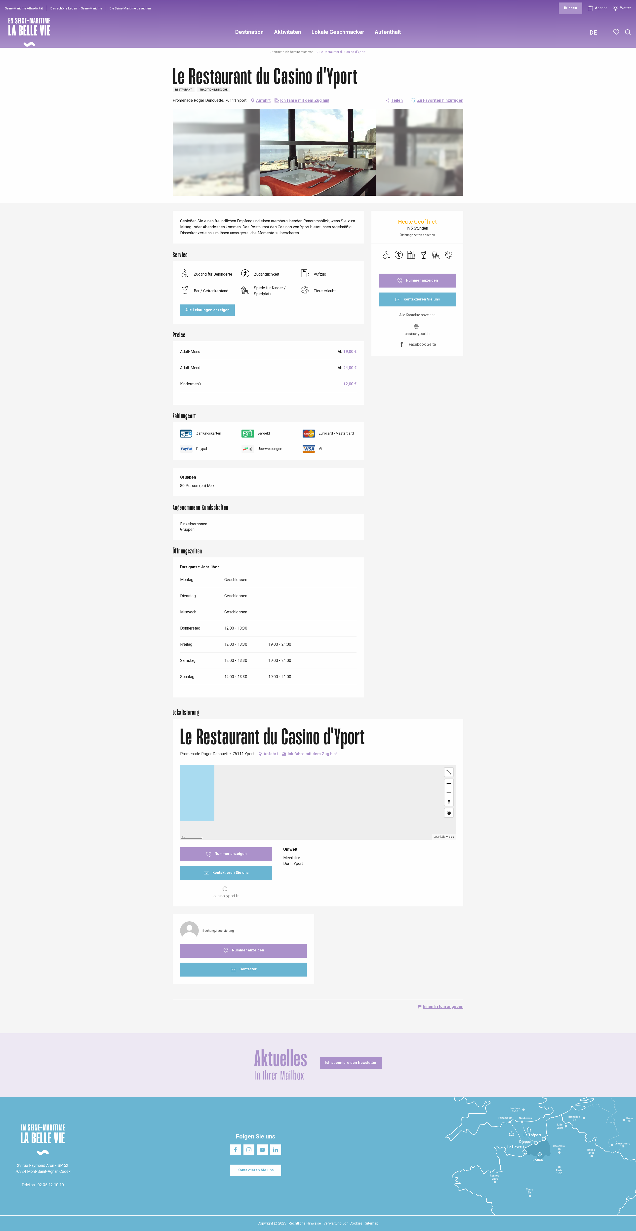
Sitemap (371, 1223)
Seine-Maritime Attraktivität (24, 8)
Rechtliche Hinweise (305, 1223)
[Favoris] (616, 32)
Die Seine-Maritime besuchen (130, 8)
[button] (628, 32)
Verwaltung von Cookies (342, 1223)
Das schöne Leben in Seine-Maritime (76, 8)
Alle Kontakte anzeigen (417, 315)
